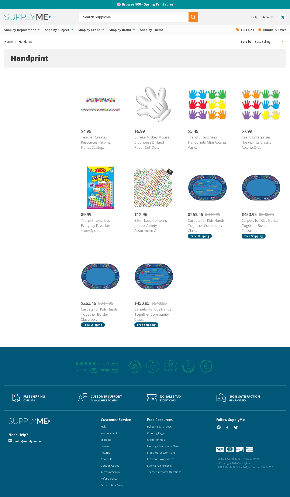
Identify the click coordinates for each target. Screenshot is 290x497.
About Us (106, 459)
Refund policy (109, 478)
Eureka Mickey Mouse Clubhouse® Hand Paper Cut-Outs (151, 142)
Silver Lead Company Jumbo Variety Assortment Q (151, 225)
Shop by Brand (120, 30)
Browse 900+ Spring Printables (147, 4)
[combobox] (134, 17)
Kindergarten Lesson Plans (163, 446)
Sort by (246, 42)
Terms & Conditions (228, 458)
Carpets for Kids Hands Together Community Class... (206, 225)
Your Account (109, 433)
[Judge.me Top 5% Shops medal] (188, 366)
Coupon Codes (110, 465)
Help (104, 426)
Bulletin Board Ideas (159, 426)
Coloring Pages (156, 433)
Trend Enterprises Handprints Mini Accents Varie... (207, 142)
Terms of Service (111, 472)
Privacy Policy (252, 458)
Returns (105, 453)
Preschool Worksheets (160, 459)
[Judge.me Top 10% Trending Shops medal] (206, 366)
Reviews (105, 446)
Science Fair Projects (159, 465)
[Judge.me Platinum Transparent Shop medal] (152, 366)
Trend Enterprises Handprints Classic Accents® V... (256, 142)
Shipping (106, 440)
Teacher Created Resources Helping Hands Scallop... (96, 142)
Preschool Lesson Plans (161, 453)
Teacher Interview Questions (164, 472)
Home (8, 42)
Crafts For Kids (156, 440)
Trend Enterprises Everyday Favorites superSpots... (96, 225)
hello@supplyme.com (28, 441)
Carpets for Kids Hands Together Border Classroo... (260, 225)
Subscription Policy (112, 485)
